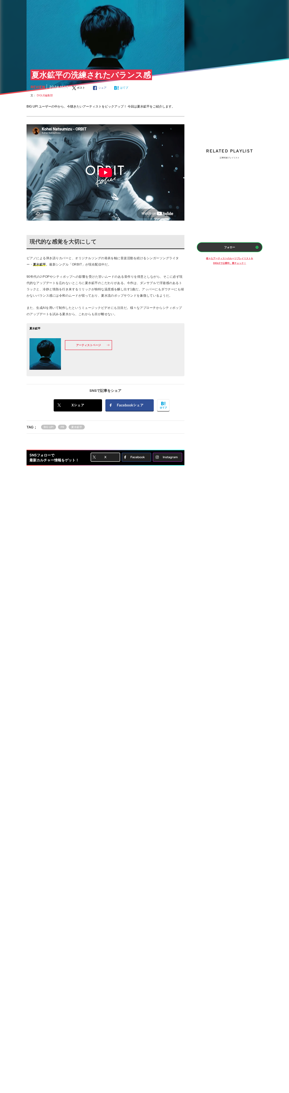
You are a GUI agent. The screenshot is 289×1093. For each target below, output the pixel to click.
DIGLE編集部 (46, 95)
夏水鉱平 (76, 427)
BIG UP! (48, 427)
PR (62, 427)
